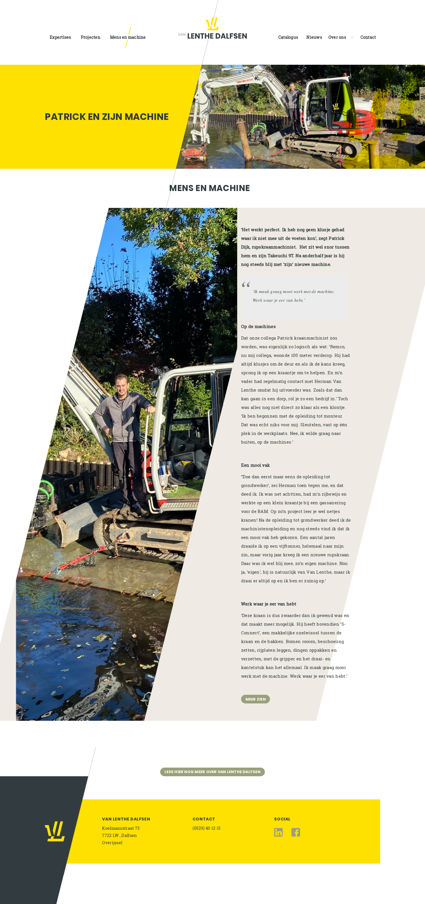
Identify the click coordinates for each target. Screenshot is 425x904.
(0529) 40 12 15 (207, 828)
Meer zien (255, 699)
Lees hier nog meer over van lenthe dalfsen (212, 772)
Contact (204, 819)
